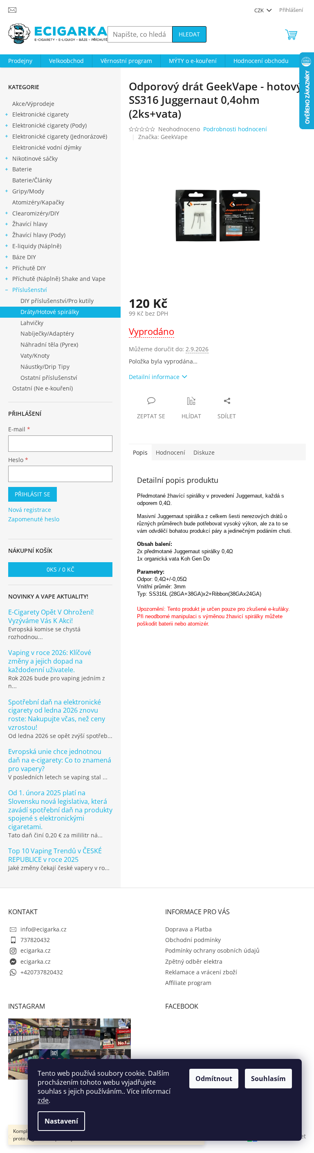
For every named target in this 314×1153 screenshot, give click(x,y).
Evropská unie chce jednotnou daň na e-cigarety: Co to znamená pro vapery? (59, 760)
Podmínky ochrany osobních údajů (212, 950)
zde (43, 1100)
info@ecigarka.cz (43, 929)
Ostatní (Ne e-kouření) (42, 388)
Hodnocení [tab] (170, 452)
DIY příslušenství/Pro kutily (57, 301)
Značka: (163, 137)
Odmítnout (213, 1078)
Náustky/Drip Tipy (45, 366)
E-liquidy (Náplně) (36, 246)
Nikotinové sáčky (35, 158)
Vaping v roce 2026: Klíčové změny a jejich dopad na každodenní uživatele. (49, 661)
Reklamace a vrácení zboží (201, 972)
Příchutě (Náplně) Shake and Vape (58, 279)
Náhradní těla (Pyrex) (49, 344)
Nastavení (61, 1121)
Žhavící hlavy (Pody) (38, 235)
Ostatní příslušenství (48, 377)
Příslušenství (29, 290)
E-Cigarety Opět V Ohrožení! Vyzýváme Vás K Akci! (51, 616)
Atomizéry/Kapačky (38, 202)
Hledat (189, 34)
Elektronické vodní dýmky (46, 147)
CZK (259, 10)
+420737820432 (41, 972)
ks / (60, 569)
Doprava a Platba (188, 929)
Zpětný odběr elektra (193, 961)
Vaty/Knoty (34, 355)
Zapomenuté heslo (33, 519)
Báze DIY (24, 257)
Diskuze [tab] (204, 452)
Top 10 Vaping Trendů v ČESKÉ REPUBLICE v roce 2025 (55, 855)
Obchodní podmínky (193, 940)
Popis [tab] (140, 452)
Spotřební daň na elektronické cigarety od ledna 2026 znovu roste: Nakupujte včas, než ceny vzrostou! (56, 715)
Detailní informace (154, 377)
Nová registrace (29, 510)
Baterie (22, 169)
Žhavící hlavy (29, 224)
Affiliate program (188, 983)
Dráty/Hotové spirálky (49, 312)
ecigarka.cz (35, 950)
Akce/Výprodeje (33, 104)
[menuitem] (20, 60)
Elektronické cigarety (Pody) (49, 125)
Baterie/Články (32, 180)
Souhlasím (268, 1078)
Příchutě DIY (29, 268)
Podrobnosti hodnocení (235, 129)
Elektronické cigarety (40, 114)
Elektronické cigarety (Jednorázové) (59, 136)
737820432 (35, 940)
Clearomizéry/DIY (35, 213)
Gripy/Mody (28, 191)
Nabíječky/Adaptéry (47, 333)
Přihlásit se (32, 494)
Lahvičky (31, 323)
